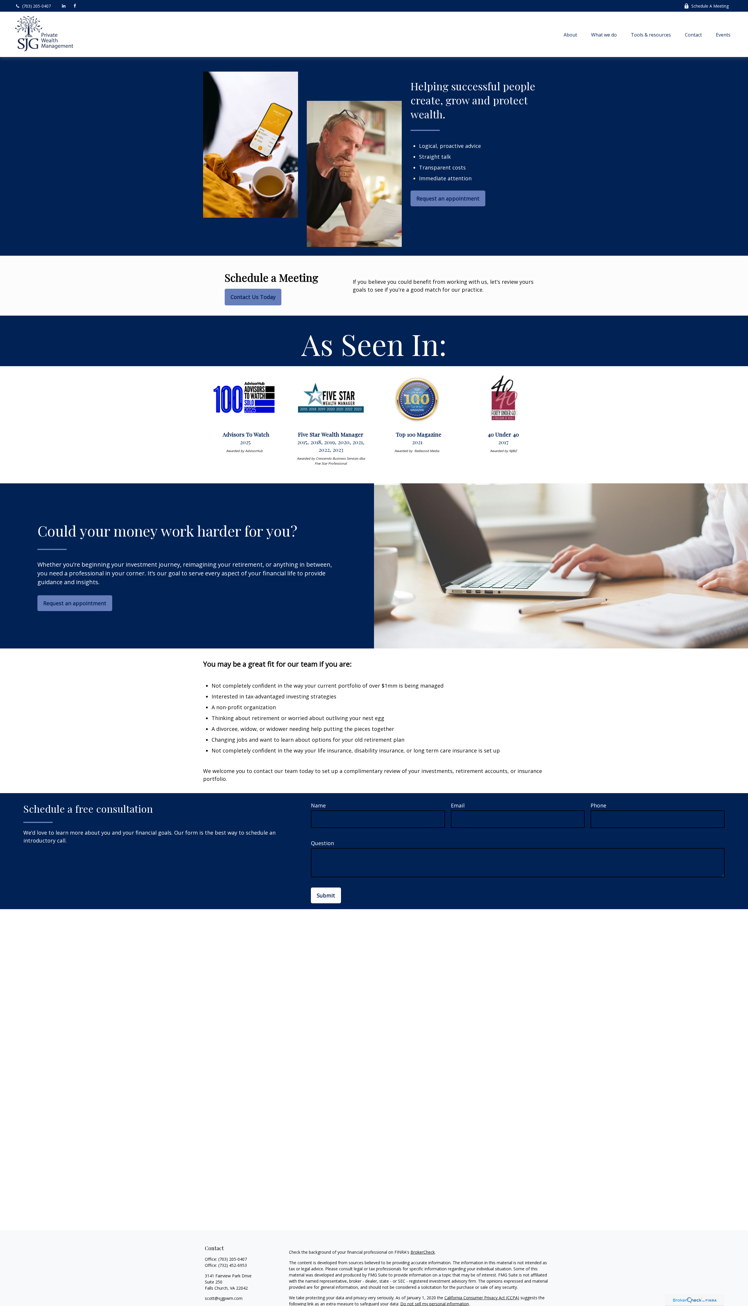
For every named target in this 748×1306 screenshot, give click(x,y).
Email (458, 805)
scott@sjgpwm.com (224, 1298)
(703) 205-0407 (36, 6)
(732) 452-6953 (232, 1265)
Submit (326, 895)
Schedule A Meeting (710, 6)
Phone (598, 805)
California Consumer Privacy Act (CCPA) (481, 1297)
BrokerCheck (423, 1252)
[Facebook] (74, 6)
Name (318, 805)
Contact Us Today (253, 296)
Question (322, 843)
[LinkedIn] (63, 6)
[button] (570, 34)
